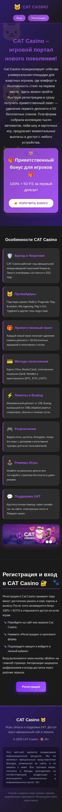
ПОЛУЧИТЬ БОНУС (33, 203)
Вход (19, 18)
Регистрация (38, 18)
